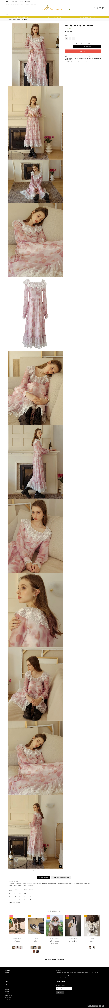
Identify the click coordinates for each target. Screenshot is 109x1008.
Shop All (8, 14)
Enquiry (92, 43)
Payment (7, 989)
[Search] (94, 8)
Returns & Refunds (9, 986)
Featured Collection (25, 1)
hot (11, 917)
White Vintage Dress (73, 940)
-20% (67, 916)
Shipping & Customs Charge (61, 877)
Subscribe (59, 992)
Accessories (16, 8)
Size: (66, 35)
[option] (21, 17)
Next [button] (103, 935)
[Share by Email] (40, 871)
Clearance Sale (19, 11)
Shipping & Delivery (9, 984)
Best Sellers (9, 11)
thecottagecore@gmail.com (66, 975)
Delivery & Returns (82, 43)
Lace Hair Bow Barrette (91, 940)
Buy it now (83, 51)
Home (7, 1)
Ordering (7, 988)
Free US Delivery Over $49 (88, 17)
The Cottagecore (69, 24)
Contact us (7, 993)
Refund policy (8, 995)
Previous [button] (6, 935)
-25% (11, 916)
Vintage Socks (35, 940)
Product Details (43, 877)
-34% (48, 916)
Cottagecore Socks (17, 940)
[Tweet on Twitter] (36, 871)
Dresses (8, 8)
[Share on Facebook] (33, 871)
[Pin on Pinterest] (38, 871)
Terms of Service (9, 997)
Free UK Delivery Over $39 (22, 17)
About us (7, 972)
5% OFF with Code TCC (55, 17)
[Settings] (97, 8)
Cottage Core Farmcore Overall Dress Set (54, 940)
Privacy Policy (8, 999)
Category (14, 1)
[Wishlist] (99, 8)
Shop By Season (30, 11)
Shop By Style (26, 8)
